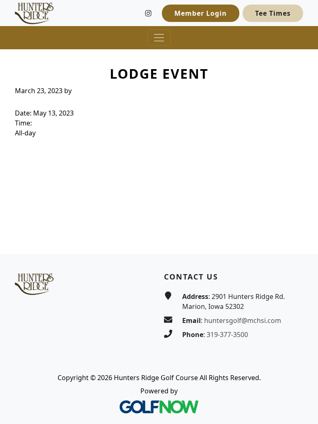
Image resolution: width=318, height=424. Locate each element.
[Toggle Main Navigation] (159, 37)
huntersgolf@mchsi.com (242, 320)
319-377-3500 (227, 334)
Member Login (200, 13)
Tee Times (273, 13)
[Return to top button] (302, 238)
